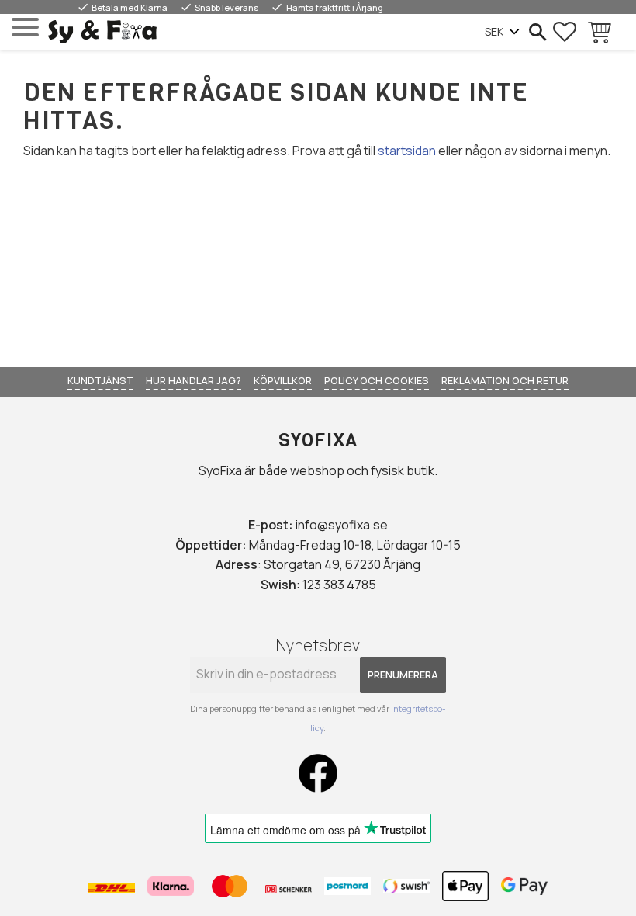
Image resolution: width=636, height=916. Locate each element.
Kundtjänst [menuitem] (100, 380)
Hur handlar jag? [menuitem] (193, 380)
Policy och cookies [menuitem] (376, 380)
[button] (25, 27)
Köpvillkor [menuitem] (283, 380)
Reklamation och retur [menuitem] (505, 380)
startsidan (407, 150)
